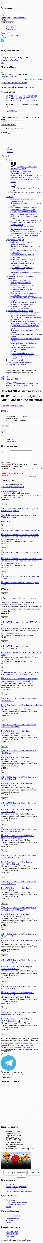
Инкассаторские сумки (20, 308)
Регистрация (6, 18)
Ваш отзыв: (5, 462)
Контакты (10, 1185)
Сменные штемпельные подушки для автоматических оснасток (26, 318)
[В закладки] (2, 502)
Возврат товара (12, 1234)
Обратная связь (12, 1232)
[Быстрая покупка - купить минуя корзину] (2, 435)
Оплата (9, 149)
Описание (10, 439)
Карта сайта (10, 1236)
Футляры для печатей (14, 360)
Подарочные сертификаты (16, 1202)
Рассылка (9, 1222)
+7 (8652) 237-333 (29, 96)
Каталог (5, 156)
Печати (9, 160)
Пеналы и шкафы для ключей (23, 304)
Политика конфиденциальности (19, 1191)
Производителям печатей (16, 364)
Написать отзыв (17, 406)
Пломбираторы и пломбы (21, 283)
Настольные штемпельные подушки (25, 324)
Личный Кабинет (13, 1216)
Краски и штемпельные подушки (19, 311)
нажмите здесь (32, 1049)
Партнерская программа (15, 1204)
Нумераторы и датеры (15, 240)
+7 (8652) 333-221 (29, 98)
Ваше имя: (5, 452)
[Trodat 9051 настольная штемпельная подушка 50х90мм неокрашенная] (24, 385)
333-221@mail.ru (13, 111)
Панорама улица (14, 1172)
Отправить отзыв (8, 480)
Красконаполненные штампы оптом (25, 233)
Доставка (9, 152)
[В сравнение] (2, 528)
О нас (8, 147)
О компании (11, 1189)
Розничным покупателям (32, 79)
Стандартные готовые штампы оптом (26, 220)
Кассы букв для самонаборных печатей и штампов (23, 348)
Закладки (9, 1220)
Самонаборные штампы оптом (23, 210)
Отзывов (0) (11, 441)
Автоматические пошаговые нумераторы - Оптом (22, 264)
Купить (4, 433)
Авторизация (11, 29)
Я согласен (6, 1052)
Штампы (9, 197)
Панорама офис (28, 1173)
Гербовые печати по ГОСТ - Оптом (25, 177)
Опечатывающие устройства (22, 296)
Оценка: (4, 469)
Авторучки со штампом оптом (23, 214)
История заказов (12, 1218)
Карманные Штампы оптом (22, 229)
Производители (12, 1200)
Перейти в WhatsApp (9, 60)
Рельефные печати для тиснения (19, 362)
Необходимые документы (16, 1187)
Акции (8, 1207)
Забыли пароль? (19, 18)
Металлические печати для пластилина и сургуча (21, 290)
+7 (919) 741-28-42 (30, 100)
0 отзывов (5, 406)
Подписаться (6, 1077)
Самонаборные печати (20, 173)
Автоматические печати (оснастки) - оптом (24, 168)
